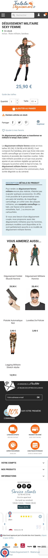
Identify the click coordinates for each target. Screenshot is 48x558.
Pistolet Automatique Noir (12, 321)
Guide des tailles (9, 94)
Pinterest (26, 122)
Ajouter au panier (25, 108)
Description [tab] (12, 183)
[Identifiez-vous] (39, 14)
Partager (12, 122)
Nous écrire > (24, 507)
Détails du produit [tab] (29, 183)
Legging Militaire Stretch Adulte (12, 366)
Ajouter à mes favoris (13, 130)
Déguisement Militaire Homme (35, 277)
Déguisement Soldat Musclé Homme (13, 277)
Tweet (19, 122)
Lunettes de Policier (35, 320)
